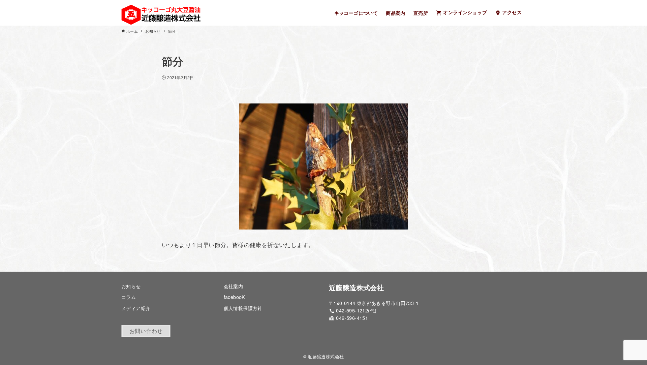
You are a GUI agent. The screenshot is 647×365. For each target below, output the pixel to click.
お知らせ (131, 286)
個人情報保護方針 (243, 307)
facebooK (234, 296)
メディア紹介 (135, 307)
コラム (128, 296)
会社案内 (233, 286)
